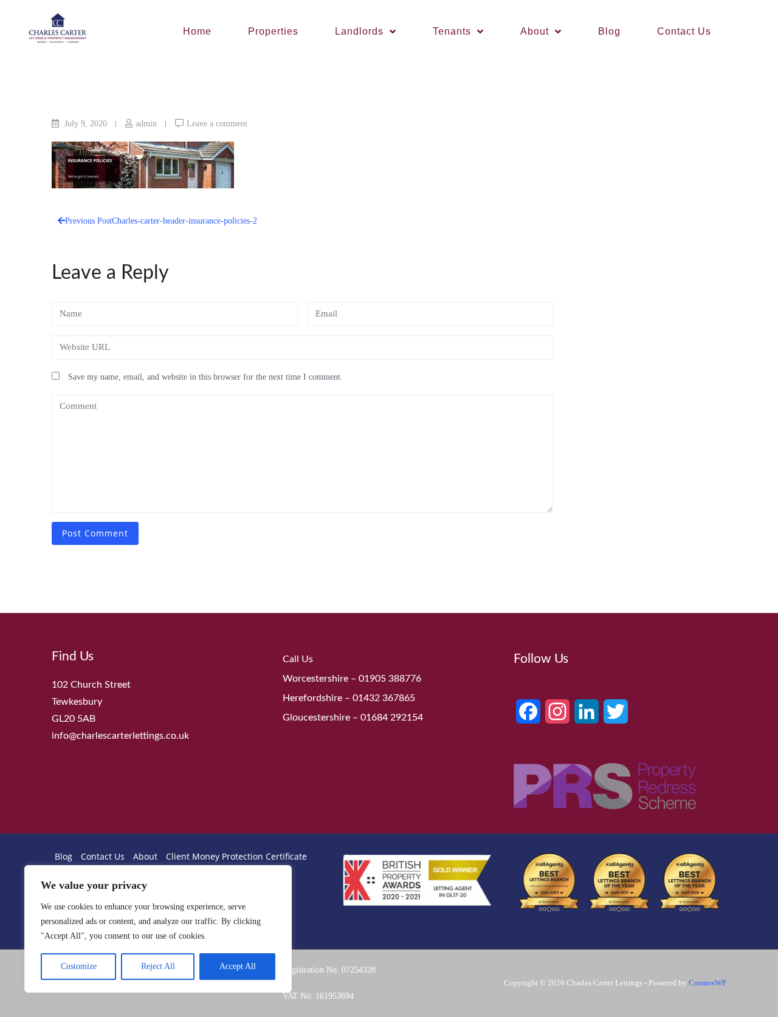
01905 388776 (390, 678)
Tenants (452, 31)
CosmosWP (707, 982)
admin (146, 123)
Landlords (359, 31)
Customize (79, 966)
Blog (609, 31)
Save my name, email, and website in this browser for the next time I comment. (205, 377)
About (534, 31)
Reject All (158, 966)
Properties (273, 31)
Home (197, 31)
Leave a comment (217, 123)
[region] (158, 929)
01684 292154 (391, 717)
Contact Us (684, 31)
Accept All (237, 966)
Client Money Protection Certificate (236, 856)
